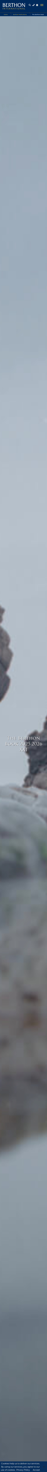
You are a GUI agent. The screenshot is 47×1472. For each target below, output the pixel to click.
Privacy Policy (23, 1470)
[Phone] (33, 4)
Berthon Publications (20, 14)
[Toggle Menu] (41, 5)
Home (6, 14)
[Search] (29, 4)
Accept (36, 1470)
